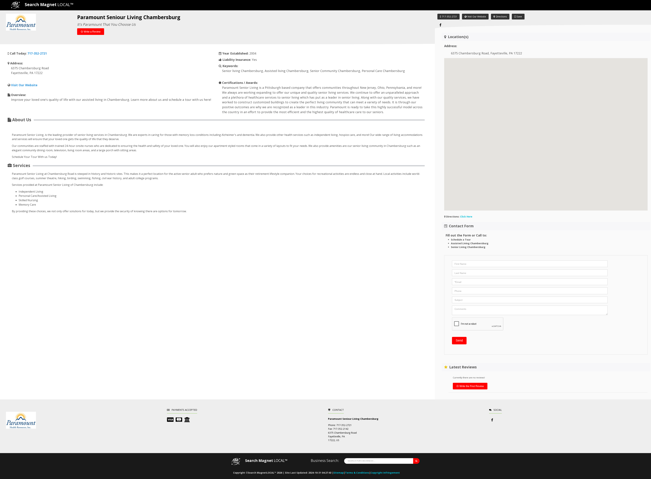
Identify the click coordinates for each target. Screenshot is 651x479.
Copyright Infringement (385, 472)
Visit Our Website (476, 16)
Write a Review (92, 31)
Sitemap (338, 472)
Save (519, 16)
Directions (501, 16)
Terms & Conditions (357, 472)
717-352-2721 (449, 16)
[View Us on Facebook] (440, 25)
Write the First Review (471, 386)
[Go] (416, 461)
